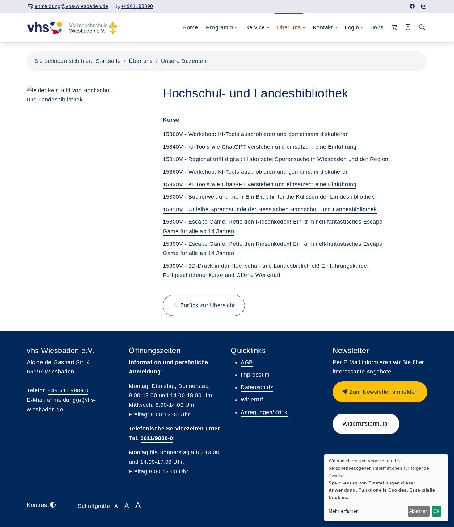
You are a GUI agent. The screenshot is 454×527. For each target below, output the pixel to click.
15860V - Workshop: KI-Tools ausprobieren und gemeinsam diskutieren (256, 172)
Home (190, 27)
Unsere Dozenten (184, 61)
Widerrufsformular (366, 424)
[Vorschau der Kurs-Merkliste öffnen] (408, 27)
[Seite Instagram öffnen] (423, 6)
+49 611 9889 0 (68, 390)
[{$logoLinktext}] (72, 27)
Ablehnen (418, 510)
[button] (394, 27)
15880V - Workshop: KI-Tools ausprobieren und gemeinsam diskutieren (256, 134)
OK (436, 510)
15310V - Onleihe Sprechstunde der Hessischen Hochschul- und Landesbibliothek (270, 209)
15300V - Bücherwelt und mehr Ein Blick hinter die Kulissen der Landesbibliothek (268, 197)
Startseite (108, 61)
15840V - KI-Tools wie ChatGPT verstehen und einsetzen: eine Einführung (259, 147)
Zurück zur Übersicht (207, 305)
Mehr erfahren (344, 510)
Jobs (377, 27)
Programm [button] (219, 27)
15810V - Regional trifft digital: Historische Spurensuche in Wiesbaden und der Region (276, 159)
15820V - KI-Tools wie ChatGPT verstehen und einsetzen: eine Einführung (259, 184)
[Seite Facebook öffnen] (412, 6)
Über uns (141, 61)
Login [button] (352, 27)
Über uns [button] (289, 27)
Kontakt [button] (323, 27)
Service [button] (255, 27)
